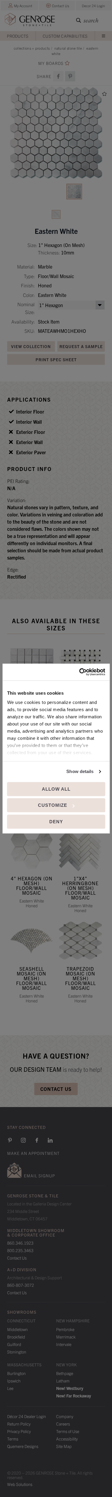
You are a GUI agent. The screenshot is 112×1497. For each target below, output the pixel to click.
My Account (23, 5)
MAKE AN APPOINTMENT (33, 1153)
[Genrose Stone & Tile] (30, 20)
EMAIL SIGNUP (39, 1175)
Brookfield (16, 1336)
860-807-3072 (20, 1285)
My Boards (51, 63)
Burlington (16, 1373)
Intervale (63, 1344)
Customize (52, 805)
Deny (56, 821)
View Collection (31, 346)
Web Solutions (19, 1484)
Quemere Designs (22, 1446)
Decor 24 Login (93, 5)
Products (17, 36)
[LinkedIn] (50, 1140)
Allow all (56, 789)
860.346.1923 (20, 1243)
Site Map (64, 1446)
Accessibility (67, 1438)
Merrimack (66, 1336)
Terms (12, 1438)
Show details (79, 771)
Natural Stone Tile (68, 48)
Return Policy (18, 1423)
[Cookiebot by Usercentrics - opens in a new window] (79, 672)
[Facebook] (58, 76)
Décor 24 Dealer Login (26, 1416)
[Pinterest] (10, 1140)
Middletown (17, 1329)
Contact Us (60, 5)
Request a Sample (81, 346)
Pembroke (65, 1329)
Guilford (14, 1344)
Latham (63, 1380)
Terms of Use (67, 1431)
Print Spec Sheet (56, 359)
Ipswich (14, 1380)
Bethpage (64, 1373)
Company (64, 1416)
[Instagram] (23, 1140)
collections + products (32, 48)
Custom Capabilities (65, 36)
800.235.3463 (20, 1250)
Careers (63, 1423)
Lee (10, 1388)
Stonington (16, 1351)
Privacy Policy (19, 1431)
